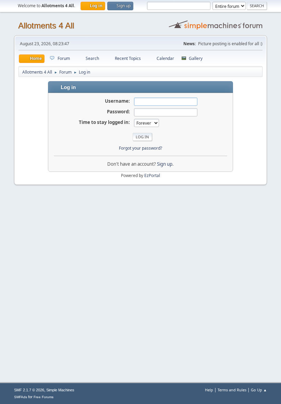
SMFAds (20, 397)
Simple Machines (60, 390)
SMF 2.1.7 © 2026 (29, 390)
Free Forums (43, 397)
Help (209, 389)
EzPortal (152, 175)
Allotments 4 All (46, 25)
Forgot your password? (140, 148)
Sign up (164, 164)
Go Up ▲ (259, 389)
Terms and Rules (232, 389)
